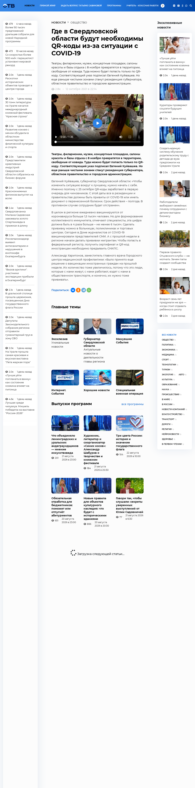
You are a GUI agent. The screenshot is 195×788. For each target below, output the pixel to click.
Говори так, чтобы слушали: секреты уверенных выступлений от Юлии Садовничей (129, 505)
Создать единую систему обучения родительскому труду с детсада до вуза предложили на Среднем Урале (174, 157)
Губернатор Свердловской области (94, 342)
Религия (167, 429)
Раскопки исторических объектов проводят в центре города (18, 83)
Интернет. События (58, 391)
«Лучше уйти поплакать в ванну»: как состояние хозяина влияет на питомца (18, 382)
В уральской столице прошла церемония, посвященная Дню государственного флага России (18, 300)
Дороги (166, 424)
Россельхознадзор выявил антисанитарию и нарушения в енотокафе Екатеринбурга (17, 247)
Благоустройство (172, 414)
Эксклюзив (59, 339)
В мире (166, 399)
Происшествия (170, 394)
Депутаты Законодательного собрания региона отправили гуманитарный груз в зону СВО (19, 329)
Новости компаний (173, 409)
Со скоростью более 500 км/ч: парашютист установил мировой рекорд (19, 60)
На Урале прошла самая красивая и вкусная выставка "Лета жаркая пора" (18, 357)
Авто (181, 374)
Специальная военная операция (129, 391)
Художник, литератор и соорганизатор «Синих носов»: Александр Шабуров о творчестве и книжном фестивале (95, 449)
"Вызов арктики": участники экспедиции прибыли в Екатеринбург (19, 275)
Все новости (169, 335)
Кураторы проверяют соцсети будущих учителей (173, 109)
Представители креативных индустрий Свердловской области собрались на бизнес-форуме (19, 169)
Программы (114, 5)
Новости (29, 5)
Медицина (168, 355)
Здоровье (167, 439)
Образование (169, 384)
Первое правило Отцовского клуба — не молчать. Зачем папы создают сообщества (175, 257)
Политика (167, 345)
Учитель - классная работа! (142, 5)
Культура (167, 379)
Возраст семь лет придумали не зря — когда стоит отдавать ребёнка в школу (173, 304)
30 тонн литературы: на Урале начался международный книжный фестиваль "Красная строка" (18, 109)
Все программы (132, 404)
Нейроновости (170, 434)
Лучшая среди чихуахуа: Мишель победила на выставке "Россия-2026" (19, 408)
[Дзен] (182, 5)
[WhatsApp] (186, 5)
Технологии (169, 364)
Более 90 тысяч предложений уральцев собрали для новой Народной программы (19, 34)
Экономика (168, 350)
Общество (167, 340)
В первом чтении (172, 444)
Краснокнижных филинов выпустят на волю (19, 195)
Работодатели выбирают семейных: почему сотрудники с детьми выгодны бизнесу (173, 209)
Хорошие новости (97, 390)
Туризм (166, 369)
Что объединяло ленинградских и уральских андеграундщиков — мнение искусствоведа (64, 444)
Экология (167, 374)
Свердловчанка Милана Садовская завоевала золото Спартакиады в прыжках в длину (17, 218)
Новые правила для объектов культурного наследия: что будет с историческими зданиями (95, 509)
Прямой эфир (47, 5)
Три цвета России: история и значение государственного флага (129, 442)
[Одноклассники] (178, 5)
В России (167, 404)
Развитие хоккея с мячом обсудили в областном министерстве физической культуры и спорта (19, 138)
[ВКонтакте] (73, 290)
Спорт (165, 359)
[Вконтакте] (174, 5)
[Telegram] (83, 290)
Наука (165, 389)
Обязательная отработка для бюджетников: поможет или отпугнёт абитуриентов (62, 507)
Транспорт (168, 419)
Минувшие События (124, 340)
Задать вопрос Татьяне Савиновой (81, 5)
